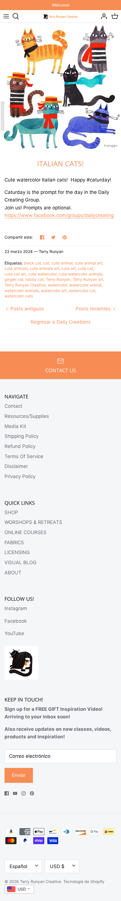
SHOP (11, 512)
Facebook (16, 621)
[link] (59, 215)
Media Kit (15, 426)
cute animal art (88, 263)
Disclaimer (16, 466)
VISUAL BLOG (21, 562)
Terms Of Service (24, 456)
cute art (68, 268)
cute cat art (15, 274)
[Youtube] (15, 793)
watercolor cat (82, 290)
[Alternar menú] (6, 16)
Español (18, 866)
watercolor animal (85, 285)
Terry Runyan (58, 279)
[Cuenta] (102, 16)
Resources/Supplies (27, 416)
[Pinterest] (32, 793)
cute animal (62, 263)
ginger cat (14, 279)
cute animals (16, 268)
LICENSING (17, 552)
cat (46, 263)
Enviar (19, 775)
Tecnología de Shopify (83, 881)
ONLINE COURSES (25, 532)
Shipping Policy (22, 436)
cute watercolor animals (80, 274)
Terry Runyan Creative (25, 285)
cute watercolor (42, 274)
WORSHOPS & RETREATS (33, 522)
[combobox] (19, 889)
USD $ (57, 866)
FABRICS (14, 542)
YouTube (14, 633)
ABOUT (13, 572)
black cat (32, 263)
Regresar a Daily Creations (61, 322)
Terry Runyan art (88, 279)
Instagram (16, 608)
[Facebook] (7, 793)
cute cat (85, 268)
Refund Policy (20, 446)
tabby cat (35, 279)
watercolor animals (22, 290)
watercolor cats (19, 295)
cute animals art (44, 268)
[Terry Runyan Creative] (60, 16)
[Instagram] (23, 793)
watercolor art (54, 290)
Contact (13, 406)
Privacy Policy (20, 476)
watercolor (57, 285)
